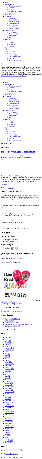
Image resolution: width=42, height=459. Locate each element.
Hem (6, 2)
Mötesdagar (12, 35)
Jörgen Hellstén (13, 20)
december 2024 (9, 364)
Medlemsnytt (13, 32)
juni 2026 (8, 337)
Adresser (11, 43)
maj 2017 (7, 434)
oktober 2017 (9, 425)
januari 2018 (8, 420)
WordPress (21, 457)
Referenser (8, 16)
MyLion (11, 58)
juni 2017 (8, 432)
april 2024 (8, 374)
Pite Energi (12, 18)
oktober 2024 (9, 367)
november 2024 (9, 365)
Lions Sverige (13, 55)
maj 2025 (7, 357)
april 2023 (8, 379)
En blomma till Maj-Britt (12, 322)
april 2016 (8, 442)
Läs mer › (4, 184)
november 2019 (9, 406)
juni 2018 (8, 414)
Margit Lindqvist (14, 27)
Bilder (6, 48)
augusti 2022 (9, 393)
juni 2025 (8, 355)
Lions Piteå (12, 51)
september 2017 (9, 427)
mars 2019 (8, 407)
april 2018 (8, 418)
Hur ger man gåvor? (11, 4)
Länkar (7, 50)
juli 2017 (7, 430)
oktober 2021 (9, 402)
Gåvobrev (12, 7)
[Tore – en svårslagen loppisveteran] (8, 172)
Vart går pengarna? (10, 13)
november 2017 (9, 423)
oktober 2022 (9, 390)
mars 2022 (8, 399)
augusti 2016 (9, 441)
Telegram (11, 9)
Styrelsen (11, 41)
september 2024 (9, 369)
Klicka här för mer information (12, 311)
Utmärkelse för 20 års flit (12, 319)
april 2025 (8, 358)
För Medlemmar (10, 30)
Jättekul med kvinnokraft (12, 326)
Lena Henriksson (14, 23)
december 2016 (9, 439)
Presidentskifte (9, 321)
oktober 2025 (9, 351)
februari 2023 (9, 383)
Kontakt (7, 39)
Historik (11, 37)
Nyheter (10, 188)
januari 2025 (8, 362)
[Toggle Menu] (1, 79)
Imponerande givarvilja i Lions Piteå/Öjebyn (18, 324)
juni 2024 (8, 371)
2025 (6, 143)
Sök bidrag (12, 46)
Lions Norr (12, 53)
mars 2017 (8, 435)
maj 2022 (7, 395)
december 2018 (9, 411)
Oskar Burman (27, 157)
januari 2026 (8, 346)
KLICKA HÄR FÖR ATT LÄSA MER (13, 76)
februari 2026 (9, 344)
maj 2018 (7, 416)
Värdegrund (8, 14)
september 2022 (9, 392)
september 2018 (9, 413)
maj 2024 (7, 372)
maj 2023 (7, 378)
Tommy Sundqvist (14, 28)
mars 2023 (8, 381)
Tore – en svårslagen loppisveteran (18, 151)
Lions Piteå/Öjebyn (11, 454)
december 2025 (9, 348)
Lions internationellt (15, 57)
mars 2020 (8, 404)
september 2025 (9, 353)
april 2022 (8, 397)
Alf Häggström (13, 25)
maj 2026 (7, 339)
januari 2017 (8, 437)
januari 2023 (8, 385)
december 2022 (9, 386)
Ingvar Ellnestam (14, 21)
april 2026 (8, 341)
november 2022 (9, 388)
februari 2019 (9, 409)
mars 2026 (8, 343)
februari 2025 (9, 360)
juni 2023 (8, 376)
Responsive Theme (7, 457)
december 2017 (9, 421)
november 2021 (9, 400)
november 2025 (9, 350)
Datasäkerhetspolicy (15, 60)
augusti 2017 (9, 428)
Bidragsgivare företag (15, 11)
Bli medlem (12, 44)
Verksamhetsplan (14, 34)
